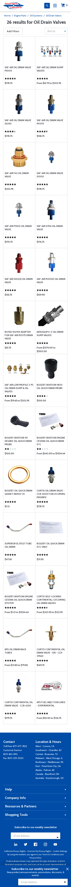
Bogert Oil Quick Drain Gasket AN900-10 (18, 492)
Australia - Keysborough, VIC (50, 778)
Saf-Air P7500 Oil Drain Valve (18, 228)
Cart (67, 5)
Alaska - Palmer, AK (45, 770)
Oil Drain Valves (54, 15)
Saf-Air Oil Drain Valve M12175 (50, 122)
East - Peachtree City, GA (48, 766)
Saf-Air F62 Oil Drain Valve (17, 175)
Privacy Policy (35, 857)
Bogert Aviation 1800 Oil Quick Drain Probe (50, 386)
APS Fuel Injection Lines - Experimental (51, 704)
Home (7, 15)
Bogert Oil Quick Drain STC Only (50, 545)
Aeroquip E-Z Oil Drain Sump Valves (50, 333)
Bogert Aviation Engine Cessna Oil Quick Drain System (19, 600)
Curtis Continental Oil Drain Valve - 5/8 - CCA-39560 (51, 652)
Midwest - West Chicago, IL (49, 758)
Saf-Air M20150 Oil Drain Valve (51, 280)
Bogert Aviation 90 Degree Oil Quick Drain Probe (18, 441)
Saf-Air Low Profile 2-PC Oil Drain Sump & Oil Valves (19, 388)
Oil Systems (36, 15)
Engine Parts (20, 15)
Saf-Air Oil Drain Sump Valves (50, 69)
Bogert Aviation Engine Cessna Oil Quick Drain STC (51, 441)
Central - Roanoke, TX (47, 754)
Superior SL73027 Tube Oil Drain (18, 545)
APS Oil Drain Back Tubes (15, 651)
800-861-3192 (10, 754)
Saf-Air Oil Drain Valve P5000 (18, 69)
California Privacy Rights (15, 851)
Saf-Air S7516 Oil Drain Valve (50, 228)
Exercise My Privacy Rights (39, 851)
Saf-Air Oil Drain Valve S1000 (50, 175)
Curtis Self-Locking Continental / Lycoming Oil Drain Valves (51, 600)
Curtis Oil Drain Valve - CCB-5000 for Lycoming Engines (51, 494)
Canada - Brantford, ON (47, 774)
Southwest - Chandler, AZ (49, 750)
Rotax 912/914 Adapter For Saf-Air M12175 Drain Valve (19, 335)
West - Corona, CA (45, 746)
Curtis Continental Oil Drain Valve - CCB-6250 (19, 704)
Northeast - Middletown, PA (49, 762)
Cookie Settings (60, 851)
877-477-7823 (20, 746)
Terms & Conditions (51, 854)
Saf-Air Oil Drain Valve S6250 (18, 122)
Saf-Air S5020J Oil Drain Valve (19, 280)
